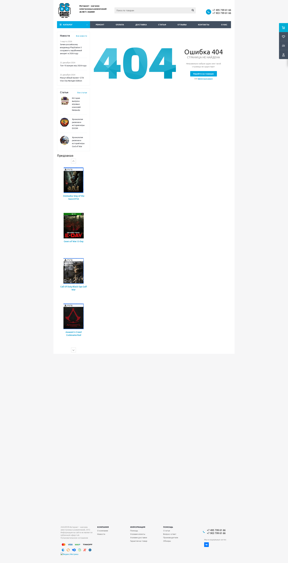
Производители (170, 537)
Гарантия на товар (138, 541)
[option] (73, 209)
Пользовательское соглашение (74, 538)
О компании (102, 531)
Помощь (168, 527)
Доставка (141, 25)
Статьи (162, 25)
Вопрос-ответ (169, 534)
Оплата (120, 25)
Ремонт (100, 25)
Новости (101, 534)
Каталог (68, 25)
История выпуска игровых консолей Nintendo (76, 104)
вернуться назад (205, 79)
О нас (224, 25)
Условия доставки (138, 537)
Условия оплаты (137, 534)
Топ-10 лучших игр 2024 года (73, 65)
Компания (103, 527)
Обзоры (167, 541)
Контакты (203, 25)
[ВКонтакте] (206, 544)
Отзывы (182, 25)
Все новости (81, 36)
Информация (137, 527)
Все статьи (82, 93)
